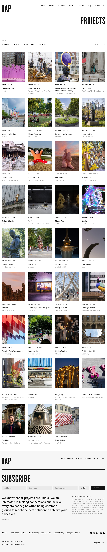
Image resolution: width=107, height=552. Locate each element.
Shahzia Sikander (8, 221)
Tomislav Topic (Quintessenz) (12, 351)
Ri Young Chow (33, 178)
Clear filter (99, 44)
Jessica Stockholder (9, 395)
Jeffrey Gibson (87, 88)
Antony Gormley (61, 308)
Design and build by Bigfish (17, 544)
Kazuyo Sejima (7, 178)
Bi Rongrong (86, 178)
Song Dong (59, 395)
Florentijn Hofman (88, 308)
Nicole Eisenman (34, 134)
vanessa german (8, 88)
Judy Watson (86, 264)
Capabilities (79, 458)
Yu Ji (30, 221)
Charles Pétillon (61, 351)
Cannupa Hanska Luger (63, 134)
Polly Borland (60, 178)
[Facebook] (90, 534)
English (97, 543)
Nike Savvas (33, 395)
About (63, 458)
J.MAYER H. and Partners (91, 395)
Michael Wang (60, 221)
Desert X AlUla (7, 308)
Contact (102, 458)
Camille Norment (61, 264)
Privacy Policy (6, 541)
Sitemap (21, 541)
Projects (70, 458)
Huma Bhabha (87, 134)
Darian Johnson (34, 88)
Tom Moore (6, 440)
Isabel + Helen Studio (9, 134)
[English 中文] (84, 488)
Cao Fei (84, 221)
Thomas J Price (7, 264)
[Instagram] (94, 534)
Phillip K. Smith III (88, 351)
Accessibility (14, 541)
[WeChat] (104, 534)
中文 (103, 543)
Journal (95, 458)
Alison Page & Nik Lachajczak (39, 308)
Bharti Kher (32, 264)
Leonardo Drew (34, 351)
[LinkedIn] (97, 534)
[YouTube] (100, 534)
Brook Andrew (33, 440)
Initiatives (88, 458)
